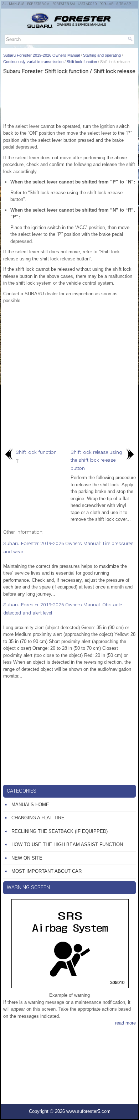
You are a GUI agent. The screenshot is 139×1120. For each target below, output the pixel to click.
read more (125, 1023)
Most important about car (46, 871)
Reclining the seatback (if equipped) (59, 831)
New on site (26, 858)
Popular (106, 4)
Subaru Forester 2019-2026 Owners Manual (41, 55)
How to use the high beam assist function (67, 844)
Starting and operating (102, 55)
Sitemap (124, 4)
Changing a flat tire (38, 817)
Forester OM (38, 4)
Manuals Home (30, 804)
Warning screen (28, 887)
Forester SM (63, 4)
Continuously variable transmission (33, 61)
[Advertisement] (69, 98)
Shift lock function (82, 61)
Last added (87, 4)
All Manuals (13, 4)
